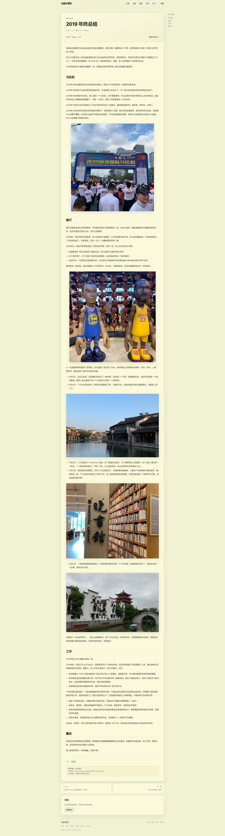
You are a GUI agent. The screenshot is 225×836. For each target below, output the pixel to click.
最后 (169, 26)
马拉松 (170, 18)
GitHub (88, 826)
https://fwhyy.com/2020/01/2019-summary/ (89, 771)
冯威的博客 (66, 3)
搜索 (162, 3)
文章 (127, 3)
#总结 (73, 762)
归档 (77, 826)
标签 (140, 3)
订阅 (82, 826)
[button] (112, 167)
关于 (154, 3)
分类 (134, 3)
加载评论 (69, 810)
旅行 (169, 21)
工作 (169, 23)
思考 (77, 30)
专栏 (147, 3)
